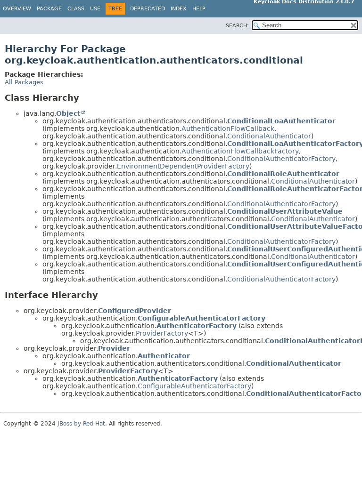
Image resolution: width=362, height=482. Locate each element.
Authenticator (164, 356)
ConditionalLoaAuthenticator (281, 121)
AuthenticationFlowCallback (227, 128)
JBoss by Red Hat (81, 423)
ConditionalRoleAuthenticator (283, 173)
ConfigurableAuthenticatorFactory (201, 318)
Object (68, 113)
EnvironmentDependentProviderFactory (183, 166)
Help (199, 9)
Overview (17, 9)
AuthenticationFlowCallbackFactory (240, 151)
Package (49, 9)
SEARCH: (237, 26)
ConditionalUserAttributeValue (285, 211)
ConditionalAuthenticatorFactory (281, 158)
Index (179, 9)
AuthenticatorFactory (196, 325)
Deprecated (147, 9)
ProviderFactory (162, 333)
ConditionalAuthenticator (269, 136)
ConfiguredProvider (134, 310)
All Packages (24, 82)
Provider (114, 348)
